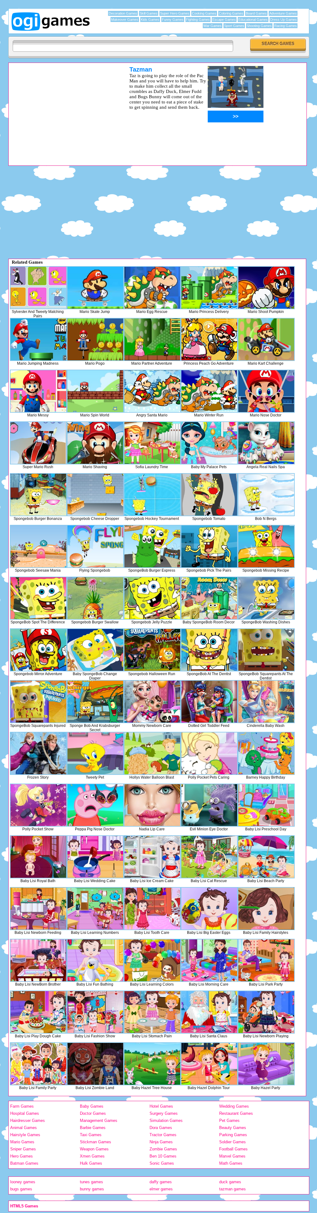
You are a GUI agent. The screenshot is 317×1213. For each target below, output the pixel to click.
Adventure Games (283, 13)
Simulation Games (166, 1120)
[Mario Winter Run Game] (209, 391)
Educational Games (253, 19)
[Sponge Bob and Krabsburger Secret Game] (95, 701)
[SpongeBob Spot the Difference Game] (38, 598)
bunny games (92, 1189)
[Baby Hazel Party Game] (266, 1063)
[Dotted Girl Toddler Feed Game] (209, 701)
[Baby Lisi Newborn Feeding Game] (38, 908)
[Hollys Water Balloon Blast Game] (152, 753)
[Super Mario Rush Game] (38, 442)
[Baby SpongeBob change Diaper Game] (95, 649)
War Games (212, 26)
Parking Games (233, 1134)
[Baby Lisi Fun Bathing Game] (95, 960)
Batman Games (24, 1163)
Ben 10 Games (163, 1156)
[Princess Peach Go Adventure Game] (209, 339)
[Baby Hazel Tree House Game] (152, 1063)
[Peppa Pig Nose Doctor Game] (95, 805)
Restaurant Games (236, 1113)
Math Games (230, 1163)
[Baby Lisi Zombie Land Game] (95, 1063)
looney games (22, 1182)
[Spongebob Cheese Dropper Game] (95, 494)
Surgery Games (164, 1113)
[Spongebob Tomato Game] (209, 494)
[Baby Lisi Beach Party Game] (266, 856)
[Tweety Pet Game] (95, 753)
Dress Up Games (283, 19)
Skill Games (149, 13)
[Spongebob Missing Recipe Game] (266, 546)
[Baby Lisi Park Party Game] (266, 960)
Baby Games (91, 1106)
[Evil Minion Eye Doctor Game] (209, 805)
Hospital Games (24, 1113)
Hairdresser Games (27, 1120)
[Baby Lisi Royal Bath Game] (38, 856)
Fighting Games (198, 19)
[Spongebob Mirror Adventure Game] (38, 649)
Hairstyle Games (25, 1134)
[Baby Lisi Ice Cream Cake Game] (152, 856)
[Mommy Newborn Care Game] (152, 701)
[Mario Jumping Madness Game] (38, 339)
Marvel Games (232, 1156)
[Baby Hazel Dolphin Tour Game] (209, 1063)
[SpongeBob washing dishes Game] (266, 598)
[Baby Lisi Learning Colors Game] (152, 960)
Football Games (233, 1149)
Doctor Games (93, 1113)
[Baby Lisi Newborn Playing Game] (266, 1012)
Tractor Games (163, 1134)
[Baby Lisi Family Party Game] (38, 1063)
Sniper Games (23, 1149)
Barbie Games (93, 1127)
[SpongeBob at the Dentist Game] (209, 649)
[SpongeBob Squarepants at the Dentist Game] (266, 649)
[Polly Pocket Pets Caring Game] (209, 753)
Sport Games (234, 26)
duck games (230, 1182)
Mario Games (22, 1142)
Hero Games (21, 1156)
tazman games (232, 1189)
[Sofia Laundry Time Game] (152, 442)
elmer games (161, 1189)
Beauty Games (232, 1127)
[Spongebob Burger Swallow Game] (95, 598)
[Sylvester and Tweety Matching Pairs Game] (38, 287)
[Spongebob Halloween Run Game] (152, 649)
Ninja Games (161, 1142)
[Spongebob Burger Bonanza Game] (38, 494)
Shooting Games (259, 26)
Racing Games (285, 26)
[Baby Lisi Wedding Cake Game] (95, 856)
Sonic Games (162, 1163)
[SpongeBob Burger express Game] (152, 546)
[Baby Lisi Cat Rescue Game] (209, 856)
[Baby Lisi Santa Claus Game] (209, 1012)
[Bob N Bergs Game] (266, 494)
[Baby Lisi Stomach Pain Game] (152, 1012)
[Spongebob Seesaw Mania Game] (38, 546)
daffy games (161, 1182)
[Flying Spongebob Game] (95, 546)
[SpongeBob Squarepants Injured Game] (38, 701)
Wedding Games (234, 1106)
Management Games (98, 1120)
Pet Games (229, 1120)
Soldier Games (232, 1142)
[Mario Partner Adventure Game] (152, 339)
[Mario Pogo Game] (95, 339)
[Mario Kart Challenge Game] (266, 339)
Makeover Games (124, 19)
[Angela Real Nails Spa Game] (266, 442)
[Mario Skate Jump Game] (95, 287)
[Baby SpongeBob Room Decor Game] (209, 598)
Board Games (256, 13)
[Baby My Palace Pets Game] (209, 442)
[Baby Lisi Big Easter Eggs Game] (209, 908)
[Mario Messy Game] (38, 391)
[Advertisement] (61, 109)
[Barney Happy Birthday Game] (266, 753)
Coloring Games (231, 13)
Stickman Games (95, 1142)
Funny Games (173, 19)
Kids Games (150, 19)
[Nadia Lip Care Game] (152, 805)
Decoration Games (123, 13)
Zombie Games (163, 1149)
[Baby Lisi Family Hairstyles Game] (266, 908)
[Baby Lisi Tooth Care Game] (152, 908)
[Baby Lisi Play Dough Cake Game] (38, 1012)
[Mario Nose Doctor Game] (266, 391)
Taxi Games (91, 1134)
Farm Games (22, 1106)
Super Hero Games (174, 13)
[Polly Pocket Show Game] (38, 805)
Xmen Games (92, 1156)
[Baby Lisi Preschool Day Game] (266, 805)
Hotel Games (161, 1106)
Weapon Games (94, 1149)
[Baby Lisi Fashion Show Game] (95, 1012)
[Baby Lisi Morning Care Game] (209, 960)
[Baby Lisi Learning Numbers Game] (95, 908)
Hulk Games (91, 1163)
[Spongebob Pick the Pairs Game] (209, 546)
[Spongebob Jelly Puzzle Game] (152, 598)
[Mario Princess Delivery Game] (209, 287)
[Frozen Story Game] (38, 753)
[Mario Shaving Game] (95, 442)
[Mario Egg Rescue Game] (152, 287)
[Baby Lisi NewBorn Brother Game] (38, 960)
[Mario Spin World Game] (95, 391)
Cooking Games (204, 13)
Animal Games (23, 1127)
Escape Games (224, 19)
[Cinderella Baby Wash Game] (266, 701)
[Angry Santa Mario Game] (152, 391)
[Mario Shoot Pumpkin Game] (266, 287)
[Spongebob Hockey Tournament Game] (152, 494)
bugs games (21, 1189)
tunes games (91, 1182)
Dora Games (161, 1127)
